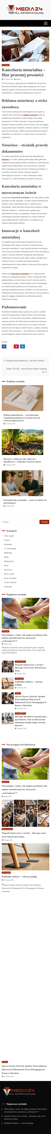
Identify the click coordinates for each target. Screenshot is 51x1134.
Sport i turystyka (10, 578)
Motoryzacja (9, 561)
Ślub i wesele (9, 574)
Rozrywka (8, 570)
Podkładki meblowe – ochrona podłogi (19, 876)
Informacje (6, 65)
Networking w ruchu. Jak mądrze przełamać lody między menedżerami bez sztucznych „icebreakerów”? (24, 638)
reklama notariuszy (30, 115)
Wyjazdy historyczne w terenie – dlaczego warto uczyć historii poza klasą (30, 668)
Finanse (7, 540)
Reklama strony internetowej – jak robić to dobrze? (25, 361)
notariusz (5, 159)
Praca (6, 565)
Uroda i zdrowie (10, 582)
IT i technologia (10, 549)
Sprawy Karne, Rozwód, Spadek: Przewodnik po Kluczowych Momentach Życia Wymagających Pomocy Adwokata (24, 1069)
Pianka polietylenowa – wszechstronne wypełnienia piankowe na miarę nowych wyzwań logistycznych (22, 418)
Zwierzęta (8, 587)
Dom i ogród (9, 536)
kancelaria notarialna (20, 274)
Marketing (8, 553)
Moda (6, 557)
